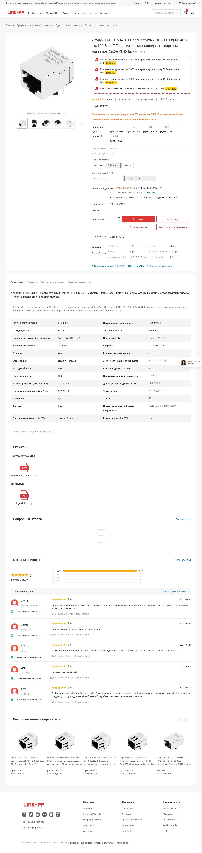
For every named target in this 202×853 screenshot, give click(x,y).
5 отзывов (107, 99)
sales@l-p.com (34, 827)
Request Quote (170, 808)
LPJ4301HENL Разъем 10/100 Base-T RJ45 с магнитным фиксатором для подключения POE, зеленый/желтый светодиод (64, 761)
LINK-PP (98, 165)
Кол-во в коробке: (160, 251)
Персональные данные (81, 842)
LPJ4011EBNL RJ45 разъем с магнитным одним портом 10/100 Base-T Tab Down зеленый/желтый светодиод (136, 761)
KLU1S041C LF (101, 178)
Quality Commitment (132, 819)
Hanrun (127, 165)
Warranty (87, 830)
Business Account (171, 819)
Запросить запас (144, 99)
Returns (121, 265)
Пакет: (154, 245)
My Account (168, 813)
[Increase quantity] (119, 218)
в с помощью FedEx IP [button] (146, 187)
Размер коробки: (118, 257)
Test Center (127, 830)
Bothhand (113, 165)
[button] (177, 197)
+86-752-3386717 (35, 821)
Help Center (88, 808)
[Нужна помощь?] (180, 3)
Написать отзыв (183, 559)
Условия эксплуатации (104, 842)
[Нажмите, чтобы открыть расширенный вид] (47, 75)
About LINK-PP (129, 808)
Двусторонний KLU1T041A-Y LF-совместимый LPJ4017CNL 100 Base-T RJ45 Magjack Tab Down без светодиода (28, 761)
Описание (17, 282)
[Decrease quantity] (119, 220)
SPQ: (112, 251)
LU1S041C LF (133, 178)
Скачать (32, 282)
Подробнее (150, 192)
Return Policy (89, 825)
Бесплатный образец (161, 265)
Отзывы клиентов (79, 282)
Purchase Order (170, 825)
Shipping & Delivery (92, 819)
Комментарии (82, 613)
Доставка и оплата (104, 265)
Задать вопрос (183, 518)
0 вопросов (124, 99)
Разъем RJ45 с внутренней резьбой (32, 431)
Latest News (128, 825)
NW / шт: (114, 245)
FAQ (165, 830)
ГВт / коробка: (158, 257)
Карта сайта (122, 842)
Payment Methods (92, 813)
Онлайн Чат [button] (138, 265)
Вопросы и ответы (52, 282)
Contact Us (127, 813)
